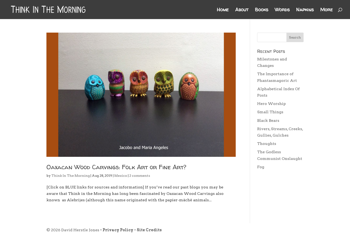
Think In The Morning (70, 176)
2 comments (139, 176)
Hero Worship (271, 103)
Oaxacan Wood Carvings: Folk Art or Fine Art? (116, 167)
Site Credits (149, 230)
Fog (260, 167)
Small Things (270, 112)
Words (282, 10)
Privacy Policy (118, 230)
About (242, 10)
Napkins (305, 10)
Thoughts (266, 143)
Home (223, 10)
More (326, 10)
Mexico (120, 176)
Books (261, 10)
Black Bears (268, 120)
